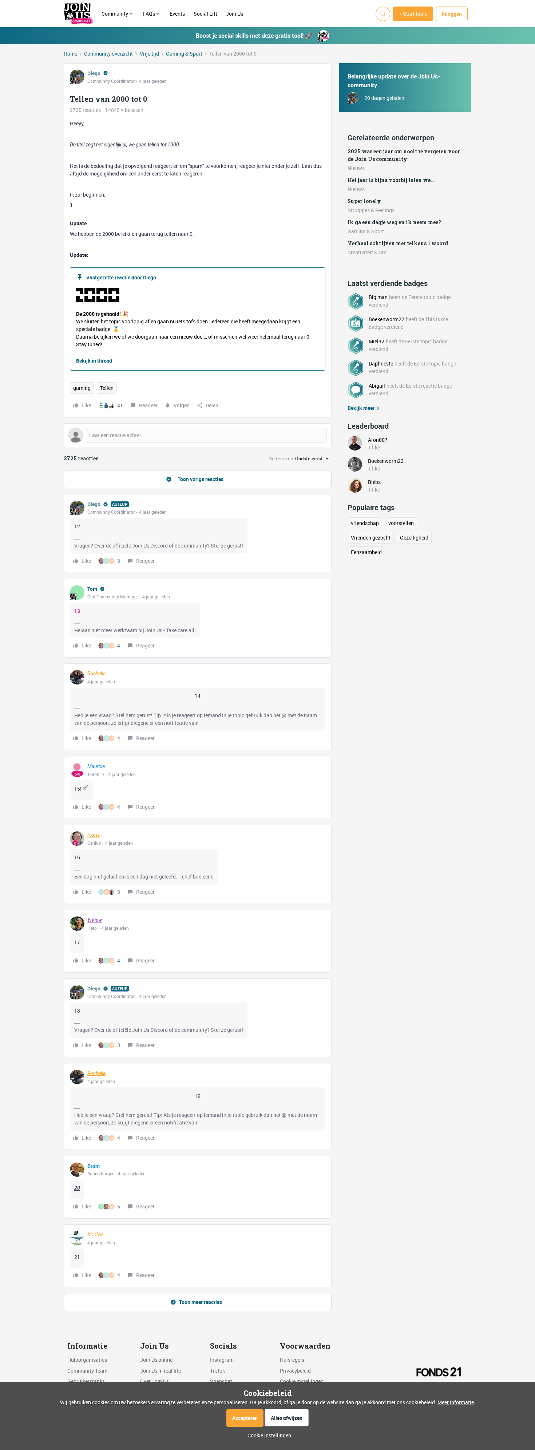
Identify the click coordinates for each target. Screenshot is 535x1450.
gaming (82, 387)
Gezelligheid (414, 537)
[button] (413, 14)
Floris (93, 835)
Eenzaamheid (366, 552)
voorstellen (401, 523)
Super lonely (364, 201)
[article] (197, 533)
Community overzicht (108, 53)
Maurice (96, 766)
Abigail (377, 385)
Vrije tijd (149, 53)
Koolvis (95, 1234)
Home (70, 53)
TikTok (217, 1370)
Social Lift (205, 13)
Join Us (235, 13)
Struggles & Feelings (371, 210)
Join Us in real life (160, 1370)
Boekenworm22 (386, 319)
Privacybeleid (295, 1370)
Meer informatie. (456, 1402)
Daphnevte (381, 363)
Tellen (107, 387)
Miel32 (376, 341)
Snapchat (221, 1381)
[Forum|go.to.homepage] (78, 14)
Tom (92, 588)
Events (177, 13)
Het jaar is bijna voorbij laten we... (391, 180)
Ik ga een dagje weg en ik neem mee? (394, 222)
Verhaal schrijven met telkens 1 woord (398, 243)
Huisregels (292, 1359)
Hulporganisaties (87, 1359)
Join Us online (156, 1359)
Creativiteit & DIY (367, 252)
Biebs (374, 481)
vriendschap (365, 523)
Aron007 (378, 439)
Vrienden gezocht (371, 537)
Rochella (96, 673)
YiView (94, 920)
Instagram (222, 1359)
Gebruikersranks (86, 1381)
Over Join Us (154, 1381)
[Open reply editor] (197, 435)
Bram (93, 1165)
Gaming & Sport (184, 53)
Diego (93, 73)
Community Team (87, 1370)
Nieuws (356, 168)
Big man (378, 297)
